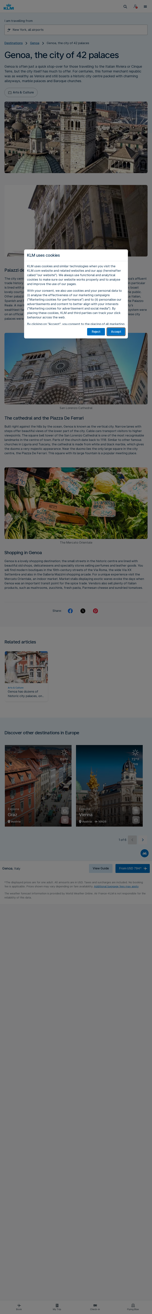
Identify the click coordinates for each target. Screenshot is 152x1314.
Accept (116, 331)
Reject (96, 331)
